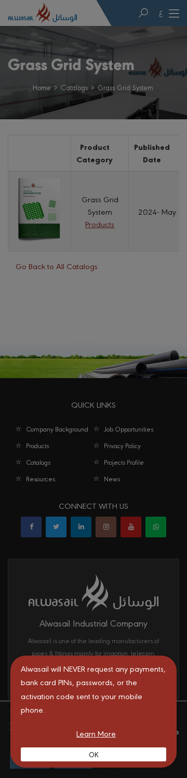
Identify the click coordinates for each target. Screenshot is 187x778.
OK (94, 754)
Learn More (96, 733)
